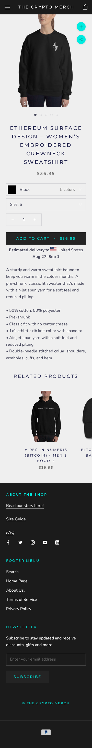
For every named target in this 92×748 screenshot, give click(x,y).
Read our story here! (25, 506)
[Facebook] (8, 542)
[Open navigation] (7, 7)
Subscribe (27, 676)
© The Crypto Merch (46, 703)
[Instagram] (33, 542)
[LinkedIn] (57, 542)
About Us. (15, 590)
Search (12, 572)
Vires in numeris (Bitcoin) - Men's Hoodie (46, 455)
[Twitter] (20, 542)
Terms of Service (21, 599)
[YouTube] (45, 542)
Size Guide (16, 519)
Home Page (17, 581)
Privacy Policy (18, 609)
